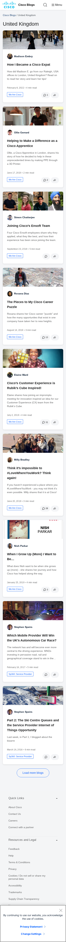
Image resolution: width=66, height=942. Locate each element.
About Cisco (15, 807)
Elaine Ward (21, 374)
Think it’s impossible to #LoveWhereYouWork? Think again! (29, 473)
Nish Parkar (21, 545)
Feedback (14, 849)
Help (11, 855)
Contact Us (14, 813)
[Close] (60, 910)
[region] (33, 923)
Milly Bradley (22, 459)
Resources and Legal (22, 840)
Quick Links (16, 798)
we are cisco (15, 95)
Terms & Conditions (19, 862)
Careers (12, 820)
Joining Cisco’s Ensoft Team (28, 226)
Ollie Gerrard (21, 132)
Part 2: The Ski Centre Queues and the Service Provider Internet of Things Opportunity (33, 725)
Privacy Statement (31, 926)
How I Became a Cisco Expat (28, 64)
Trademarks (15, 892)
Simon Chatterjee (24, 217)
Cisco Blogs (26, 4)
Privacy (12, 869)
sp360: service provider (20, 674)
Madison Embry (23, 56)
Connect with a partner (21, 827)
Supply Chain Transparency (23, 898)
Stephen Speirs (23, 627)
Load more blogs (33, 772)
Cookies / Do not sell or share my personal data (26, 877)
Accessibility (15, 885)
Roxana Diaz (21, 293)
